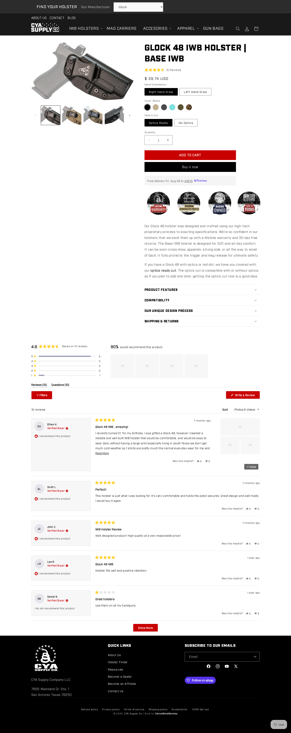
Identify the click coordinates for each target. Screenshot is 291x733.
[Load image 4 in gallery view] (114, 115)
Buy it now (190, 167)
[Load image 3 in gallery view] (93, 115)
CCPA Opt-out (200, 709)
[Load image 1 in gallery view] (50, 115)
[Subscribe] (254, 657)
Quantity (150, 132)
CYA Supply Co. (134, 713)
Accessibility (179, 709)
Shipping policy (158, 709)
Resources (115, 669)
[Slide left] (35, 115)
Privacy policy (111, 709)
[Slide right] (129, 115)
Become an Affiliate (122, 683)
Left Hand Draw (195, 91)
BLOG (72, 18)
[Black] (147, 107)
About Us (114, 654)
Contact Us (115, 691)
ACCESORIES (155, 28)
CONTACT (57, 18)
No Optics (186, 122)
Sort (225, 409)
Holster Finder (118, 662)
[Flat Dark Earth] (156, 107)
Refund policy (89, 709)
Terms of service (134, 709)
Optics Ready (158, 122)
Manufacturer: (96, 7)
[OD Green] (181, 107)
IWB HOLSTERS (84, 28)
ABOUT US (39, 18)
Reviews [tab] (39, 385)
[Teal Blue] (172, 107)
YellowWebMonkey (166, 713)
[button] (84, 28)
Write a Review (247, 396)
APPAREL (186, 28)
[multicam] (189, 107)
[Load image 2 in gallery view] (71, 115)
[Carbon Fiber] (164, 107)
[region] (160, 366)
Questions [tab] (60, 385)
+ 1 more (251, 466)
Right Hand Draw (161, 91)
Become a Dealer (120, 676)
